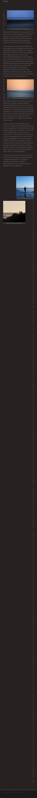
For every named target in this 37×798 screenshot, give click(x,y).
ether (5, 1)
